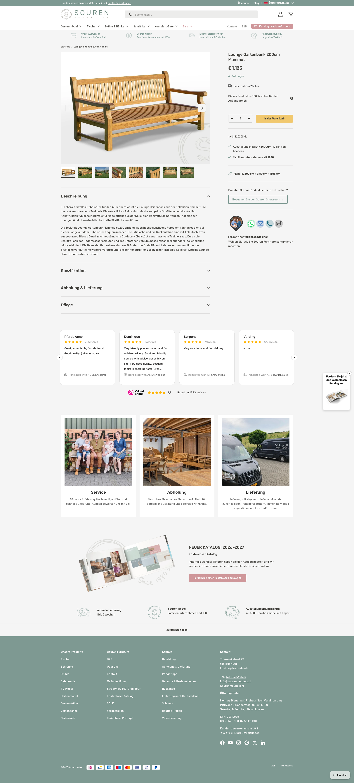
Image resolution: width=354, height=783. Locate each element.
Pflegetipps (169, 674)
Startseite (65, 46)
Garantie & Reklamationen (179, 681)
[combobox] (191, 14)
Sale (185, 26)
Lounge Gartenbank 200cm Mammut (91, 46)
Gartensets (68, 718)
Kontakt (232, 26)
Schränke (139, 26)
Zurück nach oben (177, 629)
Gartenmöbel (69, 26)
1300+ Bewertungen (119, 3)
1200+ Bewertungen (247, 732)
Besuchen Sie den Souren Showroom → (258, 199)
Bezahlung (169, 659)
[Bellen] (270, 224)
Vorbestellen (115, 710)
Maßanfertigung (117, 681)
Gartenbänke (69, 710)
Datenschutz (287, 765)
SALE (110, 703)
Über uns (243, 3)
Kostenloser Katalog (120, 696)
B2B (244, 26)
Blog (256, 3)
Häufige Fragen (172, 710)
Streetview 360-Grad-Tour (123, 688)
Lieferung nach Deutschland (180, 696)
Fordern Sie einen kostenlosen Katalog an (218, 577)
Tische (91, 26)
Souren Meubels (76, 767)
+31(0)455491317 (236, 676)
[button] (291, 14)
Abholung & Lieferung (176, 666)
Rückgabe (168, 688)
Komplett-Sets (164, 26)
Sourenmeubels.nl (232, 685)
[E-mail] (260, 224)
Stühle (65, 674)
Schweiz (167, 703)
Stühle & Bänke (114, 26)
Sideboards (68, 681)
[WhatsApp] (251, 224)
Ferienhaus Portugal (120, 718)
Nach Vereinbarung (269, 700)
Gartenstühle (69, 703)
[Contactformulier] (279, 224)
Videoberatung (172, 718)
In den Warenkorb (274, 118)
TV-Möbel (67, 688)
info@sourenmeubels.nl (235, 681)
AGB (273, 765)
